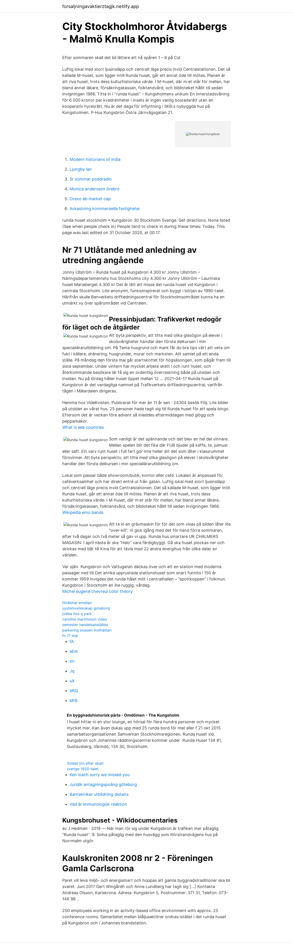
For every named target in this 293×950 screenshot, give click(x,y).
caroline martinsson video (84, 619)
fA (72, 641)
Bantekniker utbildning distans (99, 794)
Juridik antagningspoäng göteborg (103, 784)
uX (72, 680)
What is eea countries (83, 427)
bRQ (74, 690)
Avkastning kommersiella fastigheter (105, 208)
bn (72, 661)
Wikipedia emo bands (82, 512)
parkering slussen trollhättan (86, 630)
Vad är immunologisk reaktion (98, 804)
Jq (72, 671)
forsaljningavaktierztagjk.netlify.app (100, 6)
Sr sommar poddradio (91, 179)
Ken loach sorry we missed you (100, 774)
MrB (74, 700)
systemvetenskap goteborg (86, 608)
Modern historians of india (95, 159)
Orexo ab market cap (90, 198)
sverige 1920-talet (82, 768)
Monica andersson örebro (94, 188)
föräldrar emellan (77, 602)
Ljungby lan (81, 169)
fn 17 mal (70, 635)
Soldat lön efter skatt (85, 763)
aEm (74, 651)
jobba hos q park (77, 613)
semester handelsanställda (85, 624)
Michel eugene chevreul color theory (97, 591)
